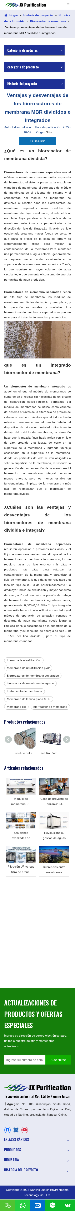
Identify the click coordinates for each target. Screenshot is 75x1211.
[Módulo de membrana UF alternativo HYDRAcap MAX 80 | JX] (21, 786)
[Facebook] (7, 1130)
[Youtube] (24, 1130)
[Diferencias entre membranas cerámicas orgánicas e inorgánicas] (54, 854)
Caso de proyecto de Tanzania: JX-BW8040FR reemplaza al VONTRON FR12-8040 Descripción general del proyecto (54, 802)
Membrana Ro (16, 706)
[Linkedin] (16, 1130)
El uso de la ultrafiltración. (24, 660)
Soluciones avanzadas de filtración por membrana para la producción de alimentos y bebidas (21, 836)
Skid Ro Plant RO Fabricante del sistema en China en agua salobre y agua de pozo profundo (50, 753)
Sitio (49, 132)
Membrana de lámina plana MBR (28, 699)
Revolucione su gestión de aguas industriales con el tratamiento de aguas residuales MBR (54, 836)
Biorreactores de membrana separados (33, 675)
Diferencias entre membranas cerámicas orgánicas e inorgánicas (54, 870)
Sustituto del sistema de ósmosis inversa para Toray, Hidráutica (24, 753)
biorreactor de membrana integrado (30, 683)
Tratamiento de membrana (24, 691)
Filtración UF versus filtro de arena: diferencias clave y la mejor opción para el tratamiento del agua (21, 869)
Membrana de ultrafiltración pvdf (28, 668)
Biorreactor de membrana (50, 706)
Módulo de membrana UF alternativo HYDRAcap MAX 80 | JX (21, 802)
